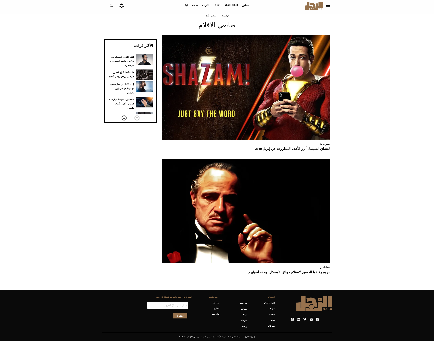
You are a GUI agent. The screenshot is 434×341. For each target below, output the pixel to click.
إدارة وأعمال (269, 303)
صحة (195, 5)
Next (124, 118)
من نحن (216, 303)
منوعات (324, 143)
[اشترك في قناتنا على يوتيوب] (292, 319)
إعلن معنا (215, 314)
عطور (245, 5)
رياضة (244, 326)
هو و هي (243, 303)
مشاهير (325, 267)
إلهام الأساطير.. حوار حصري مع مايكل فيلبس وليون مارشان (122, 88)
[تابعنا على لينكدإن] (298, 319)
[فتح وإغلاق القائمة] (328, 5)
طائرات (206, 5)
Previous (137, 118)
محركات (271, 326)
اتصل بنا (216, 308)
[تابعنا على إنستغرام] (311, 319)
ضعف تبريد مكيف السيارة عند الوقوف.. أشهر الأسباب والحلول (121, 103)
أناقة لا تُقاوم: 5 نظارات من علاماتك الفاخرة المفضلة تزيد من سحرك (122, 61)
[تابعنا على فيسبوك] (317, 319)
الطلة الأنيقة (231, 5)
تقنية (217, 5)
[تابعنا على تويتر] (304, 319)
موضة (272, 308)
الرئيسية (225, 16)
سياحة (272, 314)
